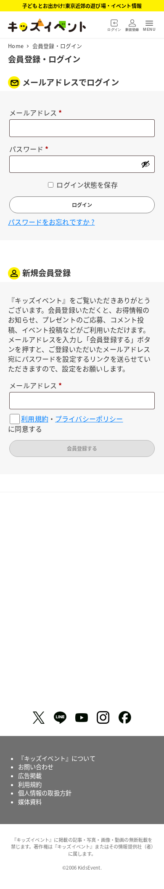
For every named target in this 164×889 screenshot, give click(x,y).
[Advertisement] (82, 605)
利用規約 (34, 419)
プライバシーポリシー (89, 419)
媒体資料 (30, 802)
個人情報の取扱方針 (44, 793)
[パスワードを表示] (145, 164)
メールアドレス (39, 113)
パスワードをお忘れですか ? (51, 222)
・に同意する (65, 424)
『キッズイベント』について (56, 758)
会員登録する (82, 448)
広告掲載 (30, 775)
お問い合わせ (36, 767)
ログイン (82, 204)
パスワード (32, 149)
